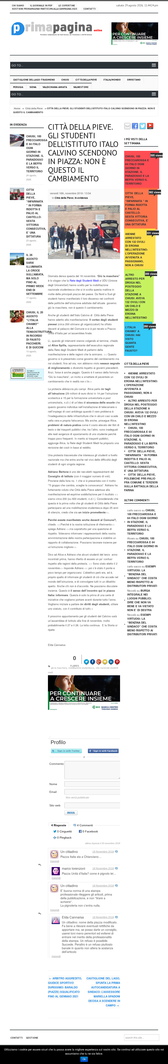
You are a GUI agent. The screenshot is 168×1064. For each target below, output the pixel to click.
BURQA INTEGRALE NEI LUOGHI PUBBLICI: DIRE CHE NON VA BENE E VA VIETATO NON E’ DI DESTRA (140, 600)
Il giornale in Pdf (41, 5)
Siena (33, 87)
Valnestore (81, 87)
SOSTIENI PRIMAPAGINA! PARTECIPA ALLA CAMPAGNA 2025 (44, 8)
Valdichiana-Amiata (55, 87)
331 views (153, 233)
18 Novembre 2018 (103, 851)
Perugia (18, 87)
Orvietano (134, 79)
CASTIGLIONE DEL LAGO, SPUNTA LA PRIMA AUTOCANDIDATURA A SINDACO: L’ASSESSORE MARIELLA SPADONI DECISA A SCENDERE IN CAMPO (103, 991)
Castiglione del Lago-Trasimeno (34, 79)
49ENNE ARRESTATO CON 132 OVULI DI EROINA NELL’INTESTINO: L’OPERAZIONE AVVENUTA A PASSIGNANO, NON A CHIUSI (136, 249)
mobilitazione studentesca (81, 667)
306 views (151, 274)
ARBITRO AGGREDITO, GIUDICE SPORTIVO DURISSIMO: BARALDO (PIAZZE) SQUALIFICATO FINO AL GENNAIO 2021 (65, 987)
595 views (156, 155)
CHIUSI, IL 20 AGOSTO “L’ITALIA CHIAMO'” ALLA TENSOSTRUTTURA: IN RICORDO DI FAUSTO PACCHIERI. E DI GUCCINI (39, 329)
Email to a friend (105, 659)
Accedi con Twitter (66, 751)
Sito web (54, 805)
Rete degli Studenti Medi (84, 280)
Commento (56, 763)
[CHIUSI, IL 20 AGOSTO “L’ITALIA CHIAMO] (17, 316)
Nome (53, 784)
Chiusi (65, 79)
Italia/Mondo (112, 79)
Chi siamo (18, 5)
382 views (155, 192)
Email (53, 791)
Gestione (32, 1037)
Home (17, 108)
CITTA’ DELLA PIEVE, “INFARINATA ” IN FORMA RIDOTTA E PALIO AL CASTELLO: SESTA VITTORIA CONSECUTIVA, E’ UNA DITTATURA (36, 213)
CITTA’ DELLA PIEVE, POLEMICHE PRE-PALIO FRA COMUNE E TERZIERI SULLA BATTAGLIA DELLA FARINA (141, 482)
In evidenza (81, 198)
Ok (84, 1059)
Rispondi (54, 861)
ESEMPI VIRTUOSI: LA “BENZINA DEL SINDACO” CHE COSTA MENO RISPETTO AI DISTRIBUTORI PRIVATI (142, 576)
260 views (150, 326)
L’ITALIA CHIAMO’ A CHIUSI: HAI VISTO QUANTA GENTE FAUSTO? (132, 338)
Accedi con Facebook (103, 751)
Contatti (89, 8)
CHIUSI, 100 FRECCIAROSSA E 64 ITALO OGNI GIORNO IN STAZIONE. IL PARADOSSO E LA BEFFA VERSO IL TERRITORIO (36, 153)
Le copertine (66, 5)
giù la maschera (59, 667)
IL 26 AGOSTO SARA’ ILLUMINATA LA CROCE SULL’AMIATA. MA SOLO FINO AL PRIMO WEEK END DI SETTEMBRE (35, 274)
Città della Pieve (86, 79)
